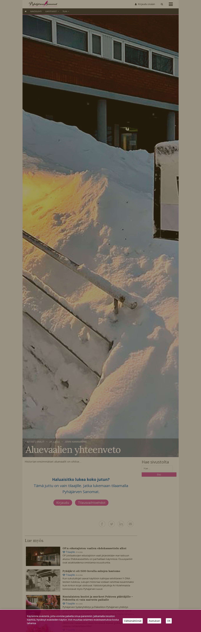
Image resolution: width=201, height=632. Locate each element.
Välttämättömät (132, 620)
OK (168, 620)
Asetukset (154, 620)
